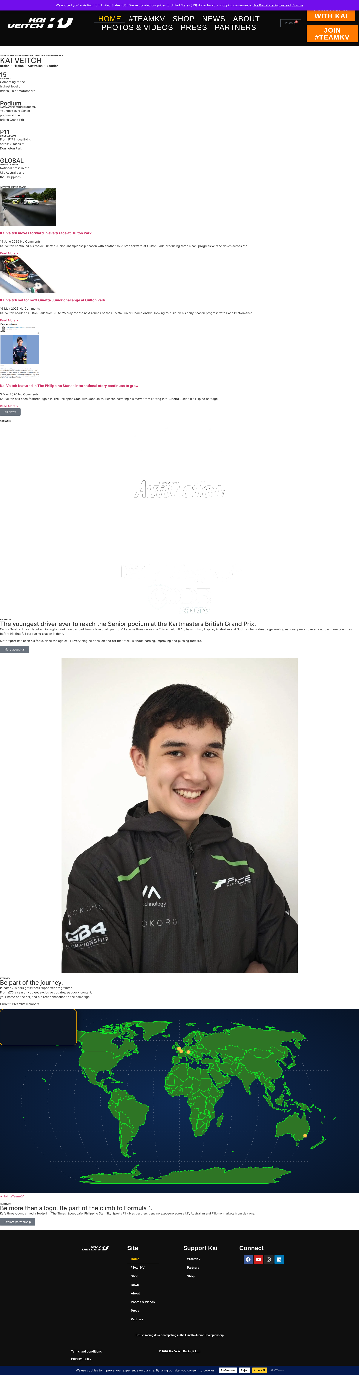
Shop (184, 19)
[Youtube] (258, 1259)
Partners (235, 27)
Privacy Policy (81, 1358)
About (246, 19)
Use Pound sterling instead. (272, 5)
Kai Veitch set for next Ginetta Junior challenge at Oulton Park (52, 300)
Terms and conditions (86, 1351)
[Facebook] (248, 1259)
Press (194, 27)
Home (109, 19)
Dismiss (297, 5)
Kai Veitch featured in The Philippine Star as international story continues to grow (69, 386)
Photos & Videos (137, 27)
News (213, 19)
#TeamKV (147, 19)
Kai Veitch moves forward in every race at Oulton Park (46, 233)
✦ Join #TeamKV (12, 1196)
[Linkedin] (279, 1259)
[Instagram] (269, 1259)
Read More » (9, 253)
